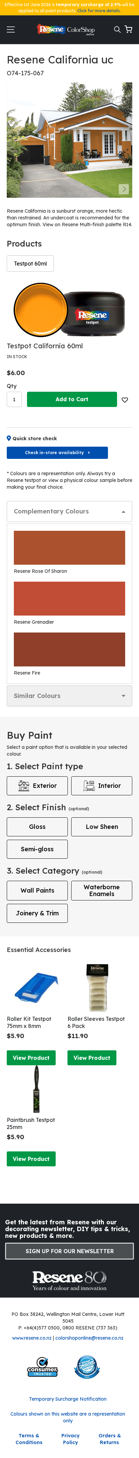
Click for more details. (99, 10)
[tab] (69, 511)
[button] (123, 189)
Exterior (45, 786)
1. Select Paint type (45, 766)
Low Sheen (102, 827)
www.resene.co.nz (32, 1338)
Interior (109, 786)
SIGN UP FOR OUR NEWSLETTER (70, 1251)
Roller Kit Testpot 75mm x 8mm (29, 1022)
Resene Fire (27, 673)
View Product (31, 1057)
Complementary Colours (51, 511)
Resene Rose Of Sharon (40, 571)
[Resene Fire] (69, 649)
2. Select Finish (48, 807)
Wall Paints (37, 890)
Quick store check (34, 438)
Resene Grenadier (34, 622)
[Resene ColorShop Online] (66, 31)
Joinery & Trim (37, 913)
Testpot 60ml (30, 263)
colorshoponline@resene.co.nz (89, 1338)
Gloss (37, 827)
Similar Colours (37, 696)
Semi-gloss (37, 849)
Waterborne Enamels (102, 890)
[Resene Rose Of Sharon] (69, 548)
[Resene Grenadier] (69, 599)
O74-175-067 (25, 73)
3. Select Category (54, 871)
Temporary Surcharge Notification (68, 1399)
